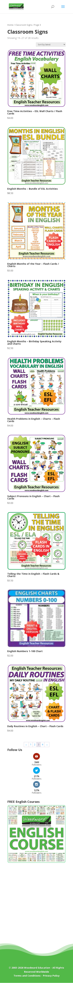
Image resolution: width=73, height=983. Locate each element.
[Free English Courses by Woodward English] (36, 862)
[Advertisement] (36, 905)
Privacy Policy (51, 975)
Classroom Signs (23, 24)
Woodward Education (37, 967)
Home (10, 24)
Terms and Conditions (27, 975)
